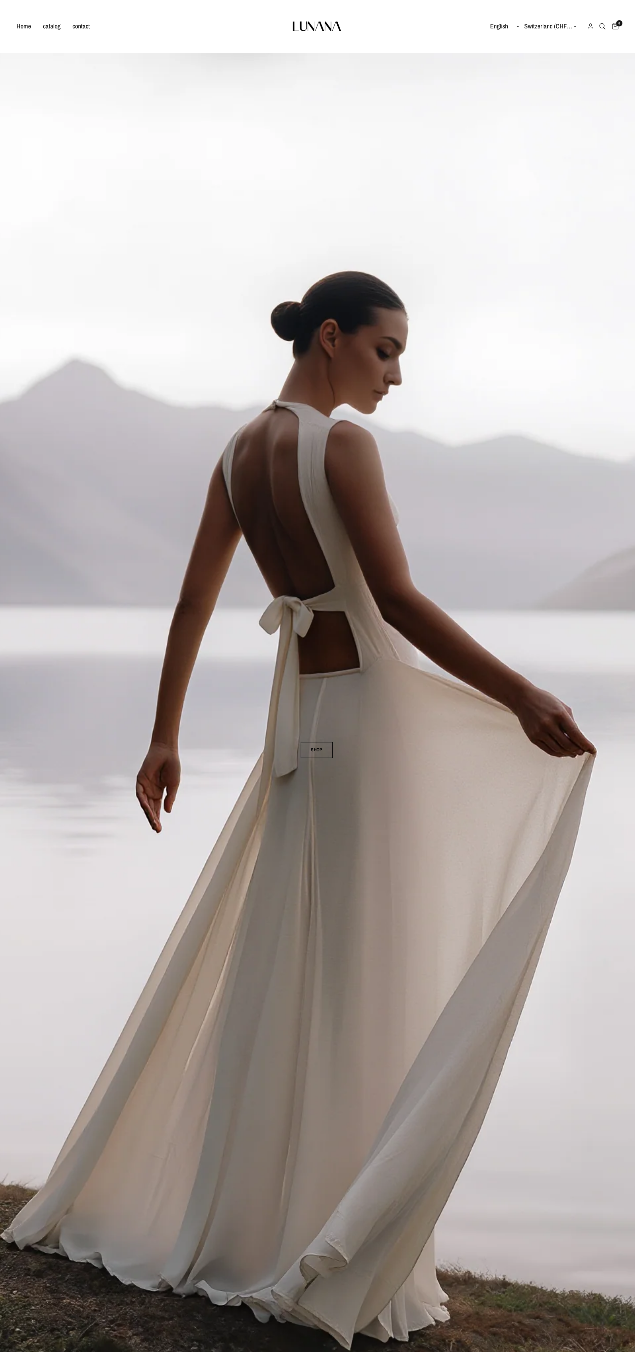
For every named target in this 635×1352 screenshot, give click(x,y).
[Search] (602, 26)
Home (24, 26)
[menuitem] (27, 26)
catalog (52, 26)
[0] (613, 26)
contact (81, 26)
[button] (316, 750)
